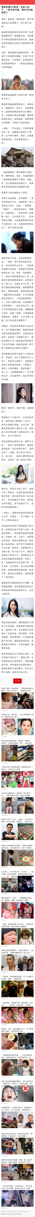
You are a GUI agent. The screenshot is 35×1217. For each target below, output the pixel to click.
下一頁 (17, 681)
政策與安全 (10, 1214)
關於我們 (3, 1214)
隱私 (17, 1214)
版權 (20, 1214)
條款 (14, 1214)
